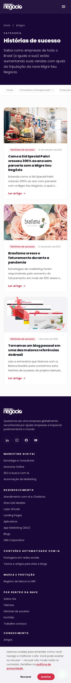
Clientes (9, 605)
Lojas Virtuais (12, 509)
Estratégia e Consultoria (19, 460)
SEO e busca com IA (16, 473)
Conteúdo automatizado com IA (32, 551)
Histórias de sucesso (16, 611)
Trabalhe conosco (15, 624)
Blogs (7, 534)
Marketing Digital (19, 454)
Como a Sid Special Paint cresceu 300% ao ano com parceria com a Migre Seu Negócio (30, 163)
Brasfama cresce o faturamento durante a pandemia (28, 258)
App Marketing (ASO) (17, 528)
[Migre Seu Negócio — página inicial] (13, 6)
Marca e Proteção (19, 574)
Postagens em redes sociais (21, 557)
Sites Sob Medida (14, 503)
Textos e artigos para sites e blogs (25, 564)
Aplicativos (10, 521)
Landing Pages (13, 515)
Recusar (25, 677)
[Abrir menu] (63, 6)
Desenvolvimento (19, 490)
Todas (9, 90)
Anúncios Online (14, 467)
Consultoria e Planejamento (36, 90)
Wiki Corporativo (14, 540)
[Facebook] (26, 440)
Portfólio (9, 617)
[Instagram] (16, 440)
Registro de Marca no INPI (20, 581)
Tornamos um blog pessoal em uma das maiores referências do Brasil (34, 350)
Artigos (20, 25)
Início (7, 25)
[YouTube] (35, 440)
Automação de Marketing (20, 479)
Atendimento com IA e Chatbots (24, 497)
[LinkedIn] (7, 440)
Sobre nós (10, 599)
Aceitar (46, 677)
